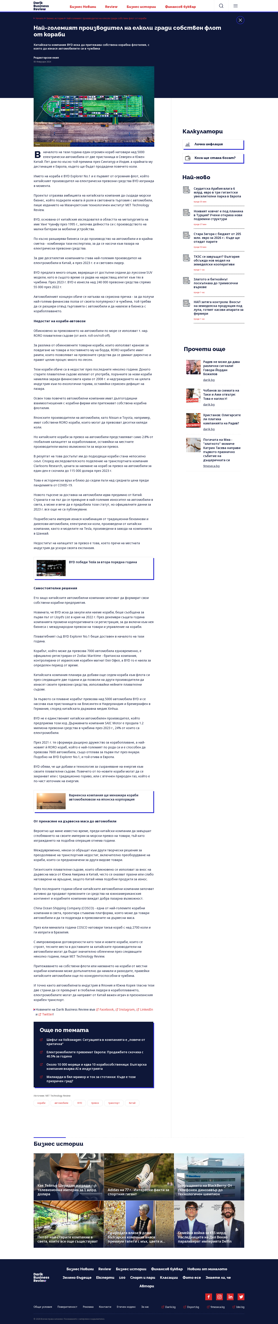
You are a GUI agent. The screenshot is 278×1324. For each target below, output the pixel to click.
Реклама (88, 1307)
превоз (95, 1102)
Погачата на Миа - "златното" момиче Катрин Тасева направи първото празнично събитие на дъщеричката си (222, 450)
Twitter (47, 1014)
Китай (132, 1102)
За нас (145, 1307)
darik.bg (209, 380)
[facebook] (208, 1296)
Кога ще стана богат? (215, 158)
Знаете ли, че (218, 1277)
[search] (221, 6)
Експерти (105, 1277)
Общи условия (43, 1307)
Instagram (127, 1009)
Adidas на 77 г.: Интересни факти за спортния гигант (138, 1192)
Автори (146, 1286)
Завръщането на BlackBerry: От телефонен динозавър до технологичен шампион (205, 1189)
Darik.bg (170, 1307)
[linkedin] (230, 1296)
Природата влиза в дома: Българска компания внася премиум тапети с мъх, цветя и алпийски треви (135, 1239)
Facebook (107, 1009)
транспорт (114, 1102)
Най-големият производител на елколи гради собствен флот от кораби (106, 18)
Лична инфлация (208, 144)
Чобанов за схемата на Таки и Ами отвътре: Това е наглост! (221, 394)
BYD (79, 1102)
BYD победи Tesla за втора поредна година (103, 562)
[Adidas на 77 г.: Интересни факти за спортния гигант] (139, 1176)
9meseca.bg (211, 466)
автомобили (61, 1102)
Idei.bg (240, 1307)
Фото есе (192, 1277)
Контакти (105, 1307)
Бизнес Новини (83, 7)
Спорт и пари (142, 1277)
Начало (40, 18)
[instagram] (219, 1296)
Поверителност (67, 1307)
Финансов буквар (180, 7)
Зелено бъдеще (77, 1277)
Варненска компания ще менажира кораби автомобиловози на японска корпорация (103, 797)
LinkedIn (146, 1009)
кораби (41, 1102)
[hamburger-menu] (235, 6)
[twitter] (241, 1296)
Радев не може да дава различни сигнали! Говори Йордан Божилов (221, 368)
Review (111, 7)
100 (122, 1277)
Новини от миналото (207, 1269)
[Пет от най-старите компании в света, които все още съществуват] (69, 1224)
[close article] (240, 20)
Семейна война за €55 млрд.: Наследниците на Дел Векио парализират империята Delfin (205, 1237)
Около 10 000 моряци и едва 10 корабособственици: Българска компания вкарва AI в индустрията (96, 1066)
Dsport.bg (193, 1307)
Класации (169, 1277)
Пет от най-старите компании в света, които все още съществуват (67, 1239)
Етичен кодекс (126, 1307)
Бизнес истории (141, 7)
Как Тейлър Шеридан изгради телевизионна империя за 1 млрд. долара (67, 1189)
